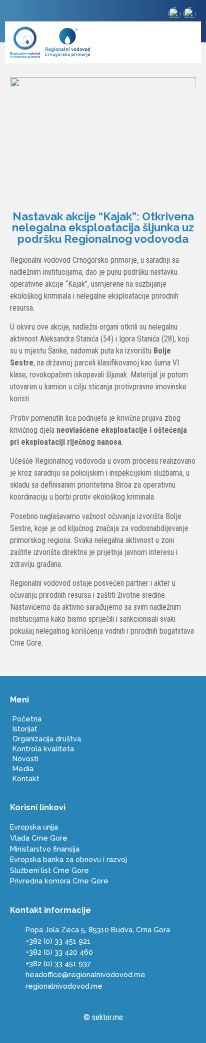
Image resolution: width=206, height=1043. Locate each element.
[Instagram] (17, 14)
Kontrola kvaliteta (43, 748)
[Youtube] (34, 14)
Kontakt (26, 778)
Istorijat (25, 728)
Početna (27, 718)
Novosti (25, 758)
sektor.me (107, 1017)
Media (23, 768)
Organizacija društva (46, 738)
